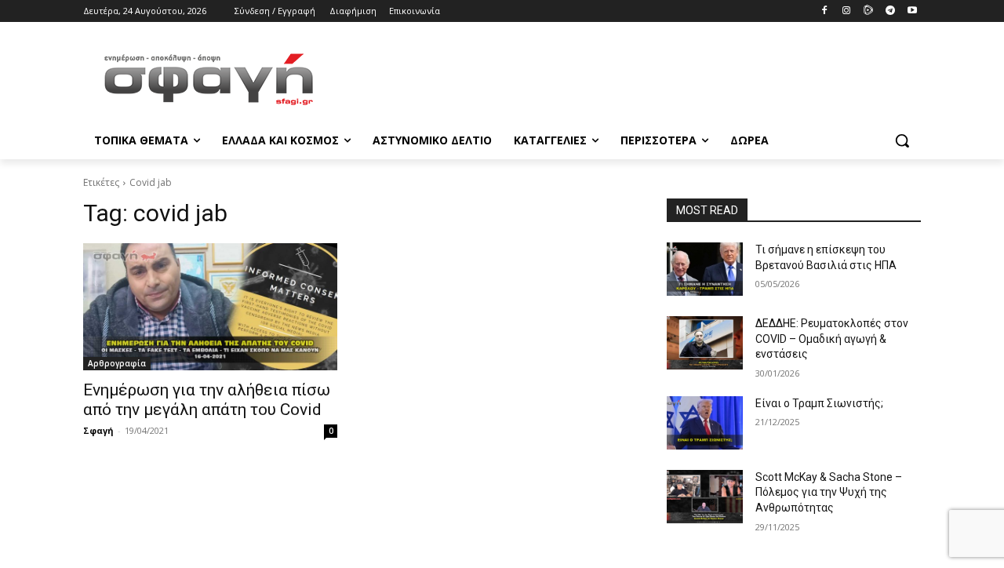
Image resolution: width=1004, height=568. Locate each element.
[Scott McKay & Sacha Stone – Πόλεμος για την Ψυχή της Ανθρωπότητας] (705, 496)
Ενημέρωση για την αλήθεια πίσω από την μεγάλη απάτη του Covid (206, 399)
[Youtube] (912, 11)
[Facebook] (825, 11)
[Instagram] (847, 11)
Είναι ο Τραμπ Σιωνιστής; (819, 403)
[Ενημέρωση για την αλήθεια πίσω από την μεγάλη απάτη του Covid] (210, 306)
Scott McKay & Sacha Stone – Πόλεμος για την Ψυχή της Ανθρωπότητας (828, 492)
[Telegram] (890, 11)
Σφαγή (98, 430)
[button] (902, 140)
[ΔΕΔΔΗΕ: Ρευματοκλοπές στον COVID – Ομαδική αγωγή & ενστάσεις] (705, 343)
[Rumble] (869, 11)
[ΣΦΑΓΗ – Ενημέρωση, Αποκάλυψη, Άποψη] (208, 79)
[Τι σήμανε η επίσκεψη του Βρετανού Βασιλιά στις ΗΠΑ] (705, 269)
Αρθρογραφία (117, 363)
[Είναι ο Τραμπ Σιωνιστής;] (705, 423)
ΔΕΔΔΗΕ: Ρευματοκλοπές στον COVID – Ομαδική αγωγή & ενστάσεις (831, 338)
